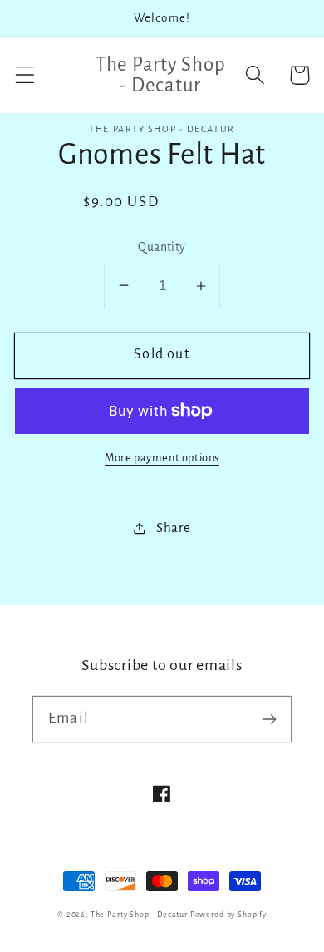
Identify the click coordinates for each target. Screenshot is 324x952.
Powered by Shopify (228, 914)
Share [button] (173, 528)
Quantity (162, 247)
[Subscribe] (269, 719)
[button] (25, 75)
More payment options (162, 457)
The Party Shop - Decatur (139, 914)
